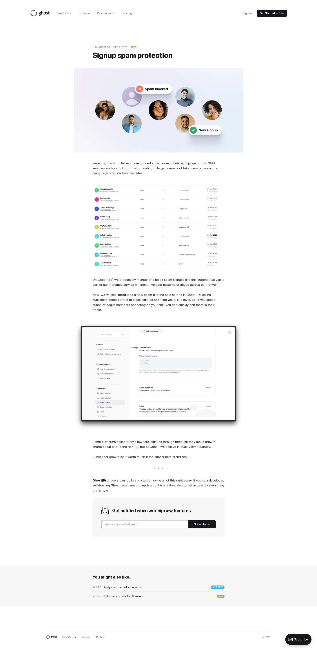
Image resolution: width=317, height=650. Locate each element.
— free (272, 13)
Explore (85, 13)
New (133, 47)
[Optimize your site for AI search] (158, 596)
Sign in (247, 13)
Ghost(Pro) (105, 280)
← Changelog (101, 47)
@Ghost (100, 636)
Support (86, 636)
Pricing (127, 13)
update (147, 485)
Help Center (69, 636)
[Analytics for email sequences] (158, 587)
